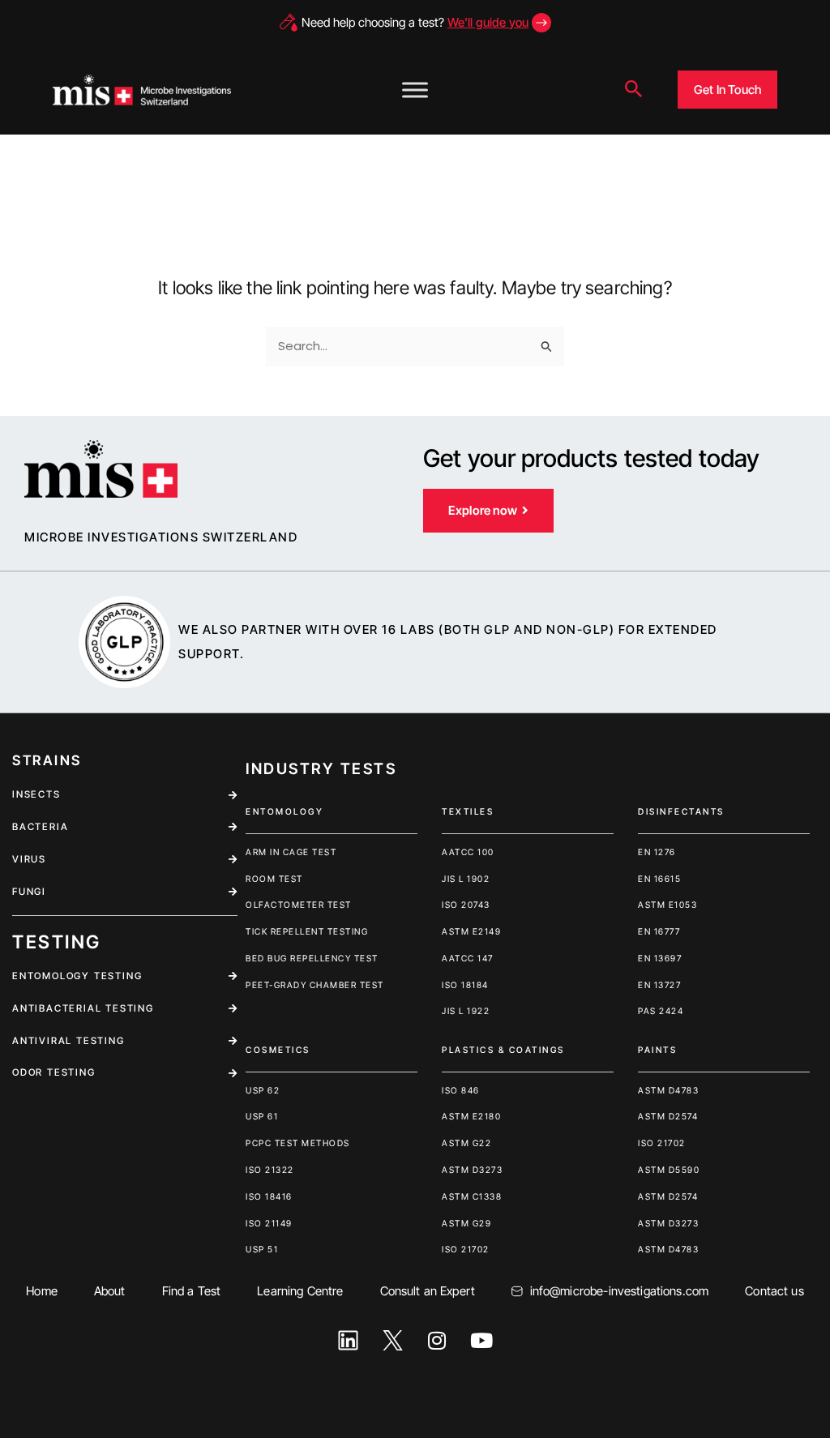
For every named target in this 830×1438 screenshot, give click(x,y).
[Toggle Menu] (415, 89)
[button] (634, 89)
